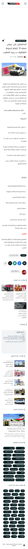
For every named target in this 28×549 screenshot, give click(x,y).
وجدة (14, 536)
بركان (15, 512)
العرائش (14, 504)
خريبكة (22, 522)
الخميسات (21, 497)
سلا (7, 522)
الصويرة (22, 504)
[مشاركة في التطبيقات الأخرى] (5, 263)
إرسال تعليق (20, 332)
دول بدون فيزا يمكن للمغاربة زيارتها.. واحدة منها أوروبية (16, 430)
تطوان (11, 519)
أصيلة (11, 490)
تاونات (17, 519)
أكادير (5, 490)
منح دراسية (14, 469)
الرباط (22, 501)
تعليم (8, 458)
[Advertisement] (14, 24)
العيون (6, 504)
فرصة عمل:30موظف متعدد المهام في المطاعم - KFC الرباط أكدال (21, 297)
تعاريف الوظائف (20, 458)
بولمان (14, 515)
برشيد (22, 512)
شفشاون (12, 526)
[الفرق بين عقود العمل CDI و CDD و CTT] (19, 382)
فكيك (22, 533)
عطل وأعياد (21, 462)
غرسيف (15, 529)
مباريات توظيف (20, 465)
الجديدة (15, 494)
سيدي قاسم (21, 526)
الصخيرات (7, 501)
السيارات (11, 448)
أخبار (23, 448)
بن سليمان (8, 512)
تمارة (5, 519)
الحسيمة (7, 494)
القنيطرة (22, 508)
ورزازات (7, 536)
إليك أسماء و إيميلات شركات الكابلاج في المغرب (8, 374)
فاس (7, 529)
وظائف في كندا (20, 479)
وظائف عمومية (20, 476)
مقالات (22, 469)
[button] (19, 263)
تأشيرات (8, 455)
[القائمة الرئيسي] (25, 3)
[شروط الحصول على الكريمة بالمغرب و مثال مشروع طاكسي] (19, 401)
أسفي (17, 490)
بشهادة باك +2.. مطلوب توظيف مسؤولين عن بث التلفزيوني (22, 314)
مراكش (7, 533)
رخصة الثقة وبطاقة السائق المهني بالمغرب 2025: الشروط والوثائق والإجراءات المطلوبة (8, 365)
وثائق (22, 472)
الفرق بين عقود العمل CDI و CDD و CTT (8, 383)
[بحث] (3, 3)
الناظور (6, 508)
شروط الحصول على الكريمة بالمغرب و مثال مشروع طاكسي (9, 402)
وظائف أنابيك (11, 472)
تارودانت (7, 515)
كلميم (15, 533)
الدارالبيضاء (10, 497)
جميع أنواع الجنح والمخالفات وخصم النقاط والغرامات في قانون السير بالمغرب (8, 393)
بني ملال (22, 515)
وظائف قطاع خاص (20, 40)
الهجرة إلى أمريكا (19, 455)
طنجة (22, 529)
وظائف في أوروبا (9, 476)
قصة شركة (10, 462)
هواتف (6, 469)
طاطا (5, 526)
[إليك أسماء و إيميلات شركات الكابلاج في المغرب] (19, 373)
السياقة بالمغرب (19, 451)
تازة (23, 519)
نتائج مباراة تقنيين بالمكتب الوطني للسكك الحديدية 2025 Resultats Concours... (8, 297)
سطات (14, 522)
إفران (22, 494)
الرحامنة (15, 501)
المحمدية (14, 508)
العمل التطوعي (8, 451)
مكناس (22, 536)
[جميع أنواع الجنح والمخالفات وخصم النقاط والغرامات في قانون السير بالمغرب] (19, 391)
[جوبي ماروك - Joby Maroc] (13, 3)
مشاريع (9, 465)
